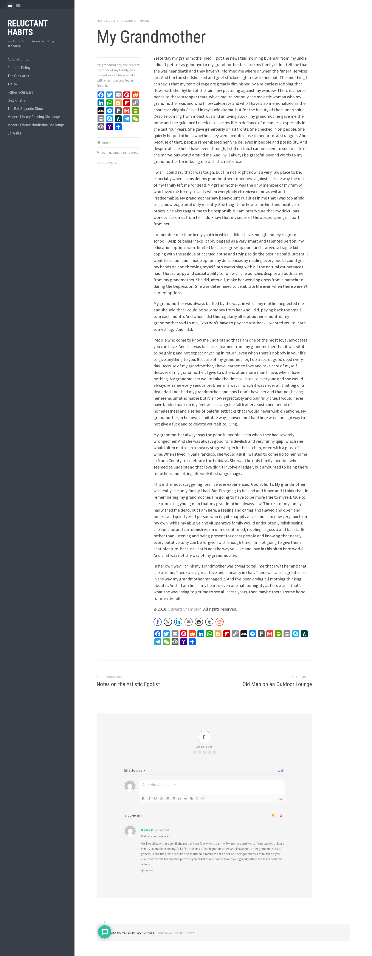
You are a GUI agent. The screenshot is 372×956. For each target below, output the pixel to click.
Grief (106, 142)
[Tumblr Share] (209, 622)
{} (197, 798)
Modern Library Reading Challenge (34, 116)
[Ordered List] (167, 798)
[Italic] (149, 798)
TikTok (12, 84)
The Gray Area (18, 76)
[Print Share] (199, 622)
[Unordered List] (173, 798)
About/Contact (19, 59)
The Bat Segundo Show (25, 108)
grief (117, 153)
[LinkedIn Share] (178, 622)
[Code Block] (186, 798)
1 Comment (110, 163)
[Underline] (155, 798)
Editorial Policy (19, 67)
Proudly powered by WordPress (129, 932)
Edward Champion (135, 21)
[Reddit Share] (219, 622)
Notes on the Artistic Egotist (128, 684)
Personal (130, 153)
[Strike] (161, 798)
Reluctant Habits (27, 28)
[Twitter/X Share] (168, 622)
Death (106, 153)
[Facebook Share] (157, 622)
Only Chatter (17, 100)
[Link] (192, 798)
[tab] (10, 5)
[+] (203, 798)
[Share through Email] (188, 622)
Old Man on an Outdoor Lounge (277, 684)
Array (189, 932)
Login (280, 770)
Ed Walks (15, 133)
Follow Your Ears (20, 92)
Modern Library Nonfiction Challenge (36, 125)
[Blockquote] (180, 798)
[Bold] (143, 798)
